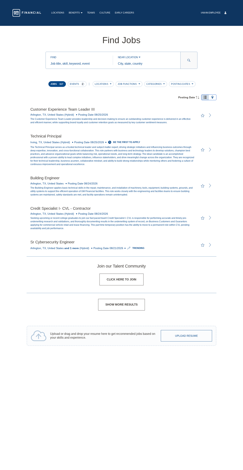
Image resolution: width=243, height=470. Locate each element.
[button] (81, 13)
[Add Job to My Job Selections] (202, 115)
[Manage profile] (226, 13)
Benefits (74, 12)
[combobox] (79, 63)
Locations (57, 12)
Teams (91, 12)
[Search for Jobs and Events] (188, 60)
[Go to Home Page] (27, 13)
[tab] (205, 97)
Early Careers (124, 12)
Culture (104, 12)
